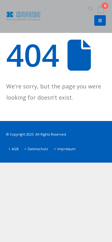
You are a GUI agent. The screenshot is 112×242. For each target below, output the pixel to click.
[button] (90, 8)
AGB (15, 149)
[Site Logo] (23, 16)
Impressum (66, 149)
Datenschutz (38, 149)
